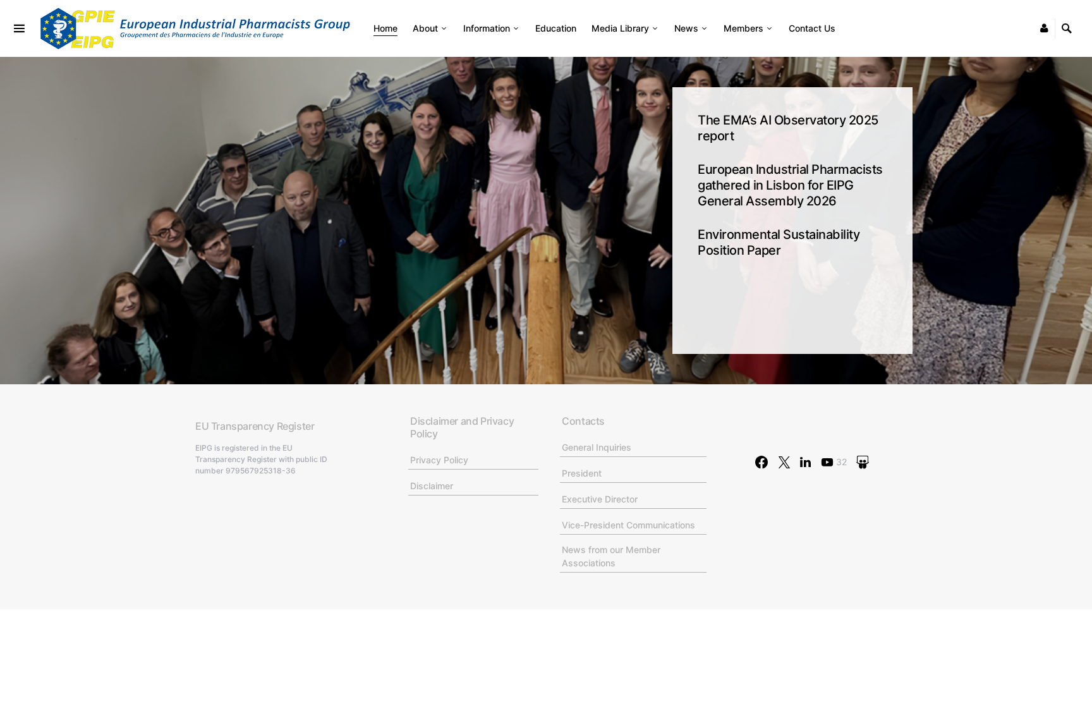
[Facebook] (761, 462)
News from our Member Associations (611, 556)
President (582, 473)
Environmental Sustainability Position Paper (778, 242)
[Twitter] (784, 462)
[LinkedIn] (805, 462)
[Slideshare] (862, 462)
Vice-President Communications (628, 525)
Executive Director (600, 499)
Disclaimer (431, 485)
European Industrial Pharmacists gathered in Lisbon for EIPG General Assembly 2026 (790, 185)
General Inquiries (596, 447)
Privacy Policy (439, 459)
